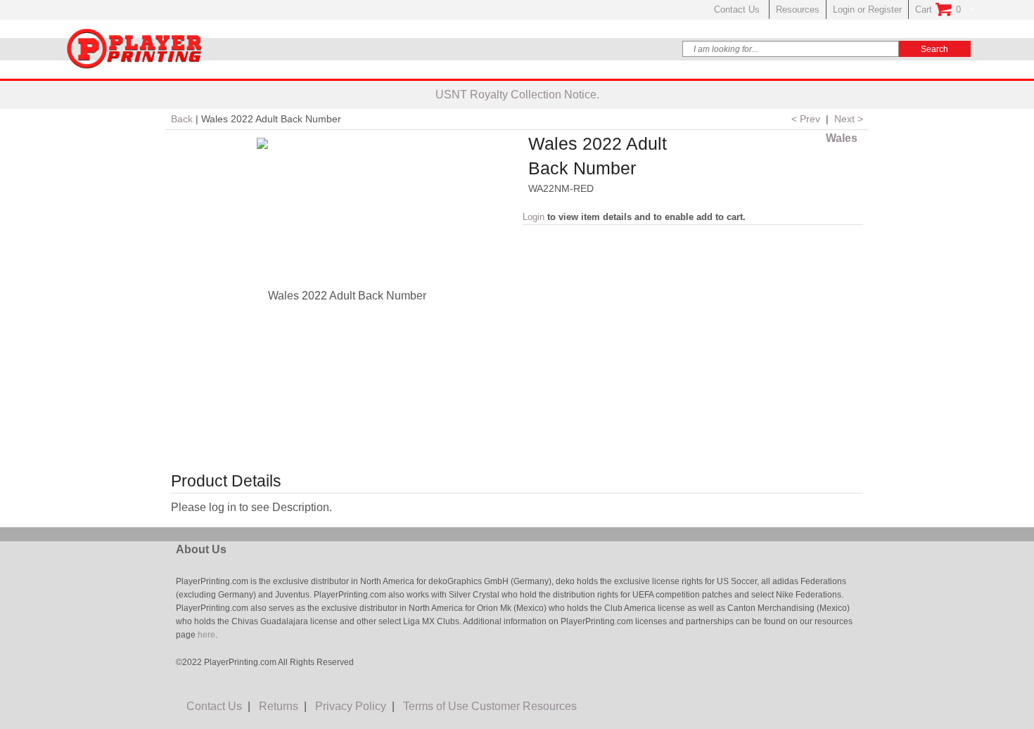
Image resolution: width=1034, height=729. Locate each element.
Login (533, 217)
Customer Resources (524, 706)
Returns (278, 706)
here (205, 635)
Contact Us (738, 9)
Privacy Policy (350, 706)
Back (182, 118)
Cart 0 (938, 9)
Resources (797, 9)
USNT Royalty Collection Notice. (517, 95)
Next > (848, 118)
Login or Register (867, 9)
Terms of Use (435, 706)
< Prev (805, 118)
